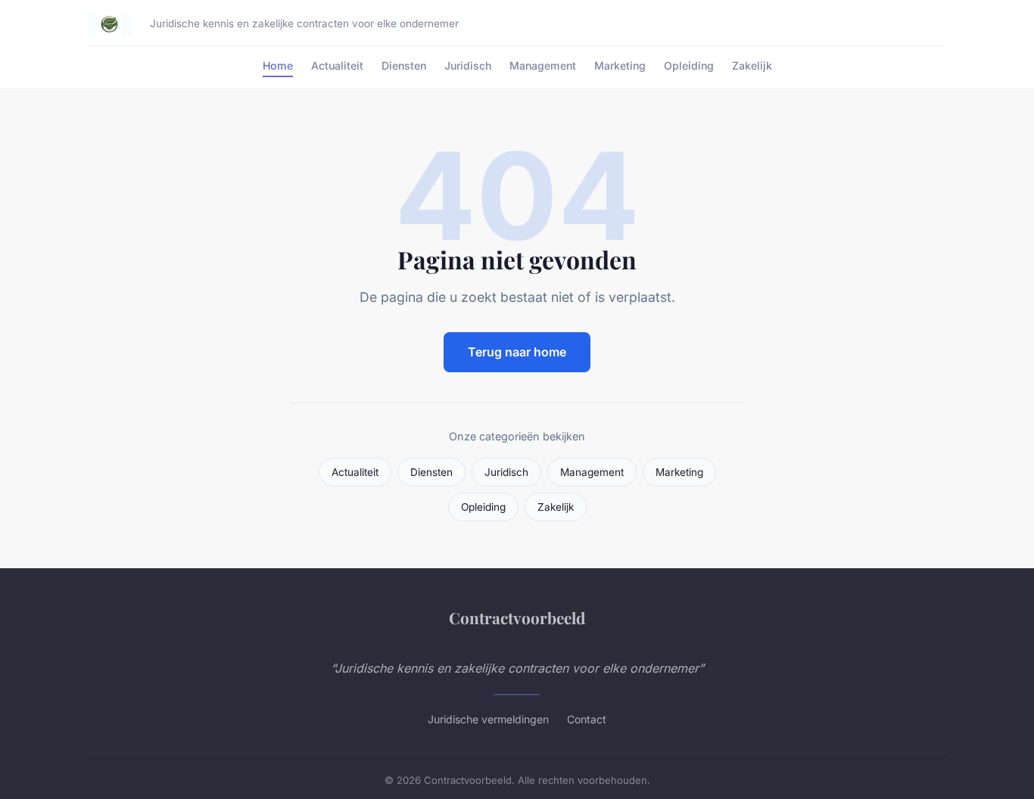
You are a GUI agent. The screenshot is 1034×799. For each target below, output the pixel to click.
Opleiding (689, 65)
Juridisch (467, 65)
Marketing (620, 65)
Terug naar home (517, 351)
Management (542, 65)
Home (278, 65)
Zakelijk (752, 65)
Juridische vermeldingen (488, 719)
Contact (586, 719)
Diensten (404, 65)
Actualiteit (337, 65)
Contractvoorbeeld (517, 617)
